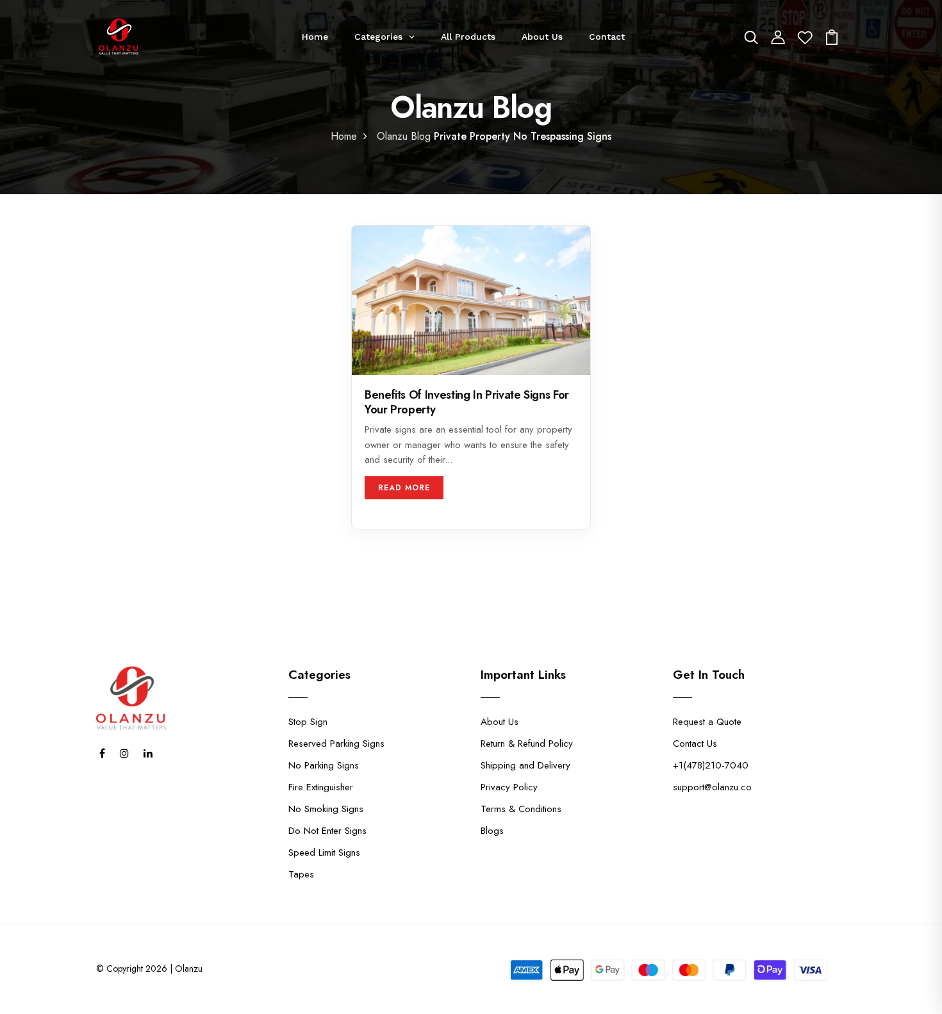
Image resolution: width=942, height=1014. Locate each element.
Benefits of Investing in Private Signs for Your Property (467, 403)
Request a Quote (707, 722)
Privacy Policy (509, 787)
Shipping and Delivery (525, 765)
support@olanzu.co (712, 787)
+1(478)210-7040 (710, 765)
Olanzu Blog (404, 136)
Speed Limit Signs (324, 852)
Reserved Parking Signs (336, 743)
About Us (499, 722)
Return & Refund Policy (527, 743)
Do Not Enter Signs (327, 831)
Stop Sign (307, 722)
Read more (404, 488)
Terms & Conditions (521, 809)
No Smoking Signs (325, 809)
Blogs (492, 831)
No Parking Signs (323, 765)
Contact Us (695, 743)
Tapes (301, 874)
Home (344, 136)
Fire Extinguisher (320, 787)
